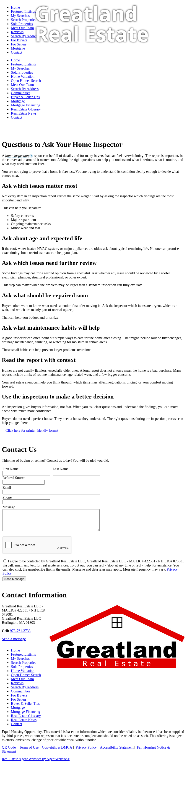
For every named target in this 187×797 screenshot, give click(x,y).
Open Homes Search (26, 675)
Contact (16, 117)
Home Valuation (22, 671)
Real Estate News (23, 113)
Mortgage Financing (25, 105)
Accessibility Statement (116, 747)
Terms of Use (29, 747)
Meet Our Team (22, 679)
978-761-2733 (20, 631)
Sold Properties (22, 667)
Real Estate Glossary (26, 109)
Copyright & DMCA (57, 747)
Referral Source (14, 478)
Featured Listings (23, 11)
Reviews (17, 683)
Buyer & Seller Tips (25, 97)
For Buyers (19, 695)
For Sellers (18, 699)
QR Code (9, 747)
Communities (20, 93)
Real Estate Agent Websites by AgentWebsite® (36, 759)
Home (15, 7)
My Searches (20, 658)
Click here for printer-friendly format (31, 430)
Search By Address (25, 89)
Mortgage (18, 101)
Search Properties (23, 662)
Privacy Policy (86, 747)
